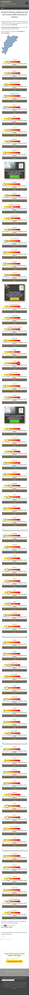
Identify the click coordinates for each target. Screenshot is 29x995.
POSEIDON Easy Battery (9, 983)
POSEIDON (6, 2)
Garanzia (22, 987)
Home (4, 982)
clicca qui (3, 936)
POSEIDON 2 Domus (13, 984)
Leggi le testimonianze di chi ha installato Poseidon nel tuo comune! (14, 67)
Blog (14, 987)
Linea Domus (18, 982)
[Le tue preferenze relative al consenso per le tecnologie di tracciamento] (1, 746)
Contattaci (18, 987)
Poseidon (14, 982)
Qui (5, 925)
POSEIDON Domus (18, 983)
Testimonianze (8, 982)
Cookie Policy (11, 980)
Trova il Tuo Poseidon (9, 987)
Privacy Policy (4, 980)
